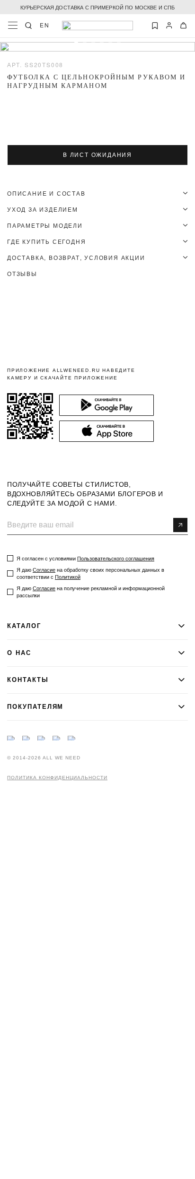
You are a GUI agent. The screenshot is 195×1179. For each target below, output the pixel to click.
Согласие (44, 570)
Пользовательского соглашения (115, 558)
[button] (76, 44)
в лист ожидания (97, 155)
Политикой (67, 577)
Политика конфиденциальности (57, 777)
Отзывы (22, 273)
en (45, 25)
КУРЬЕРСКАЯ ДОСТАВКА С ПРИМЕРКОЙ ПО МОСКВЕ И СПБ (97, 7)
